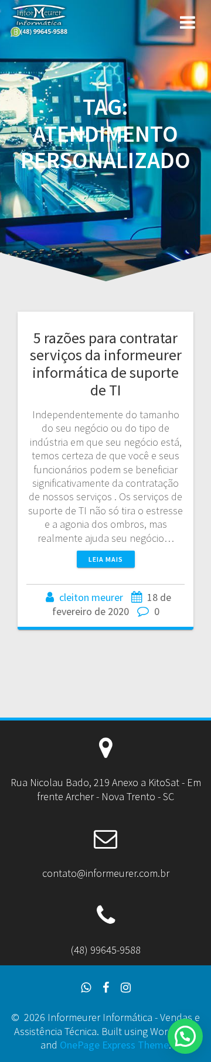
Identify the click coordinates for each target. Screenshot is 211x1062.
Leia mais (106, 559)
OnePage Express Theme (114, 1044)
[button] (185, 1036)
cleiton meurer (91, 597)
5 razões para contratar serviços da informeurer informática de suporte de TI (106, 363)
